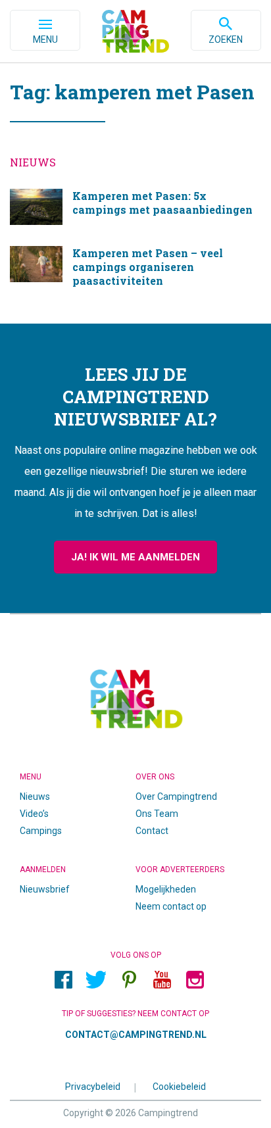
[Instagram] (195, 979)
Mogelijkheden (166, 889)
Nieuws (35, 796)
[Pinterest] (129, 979)
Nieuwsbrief (45, 889)
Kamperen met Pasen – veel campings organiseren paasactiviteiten (135, 271)
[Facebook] (63, 979)
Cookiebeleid (179, 1086)
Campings (41, 830)
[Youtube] (162, 979)
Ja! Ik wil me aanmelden (135, 557)
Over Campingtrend (176, 796)
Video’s (34, 813)
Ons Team (157, 813)
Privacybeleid (92, 1086)
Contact (152, 830)
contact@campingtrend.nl (136, 1034)
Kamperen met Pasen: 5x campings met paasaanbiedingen (135, 207)
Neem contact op (171, 906)
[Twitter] (96, 979)
